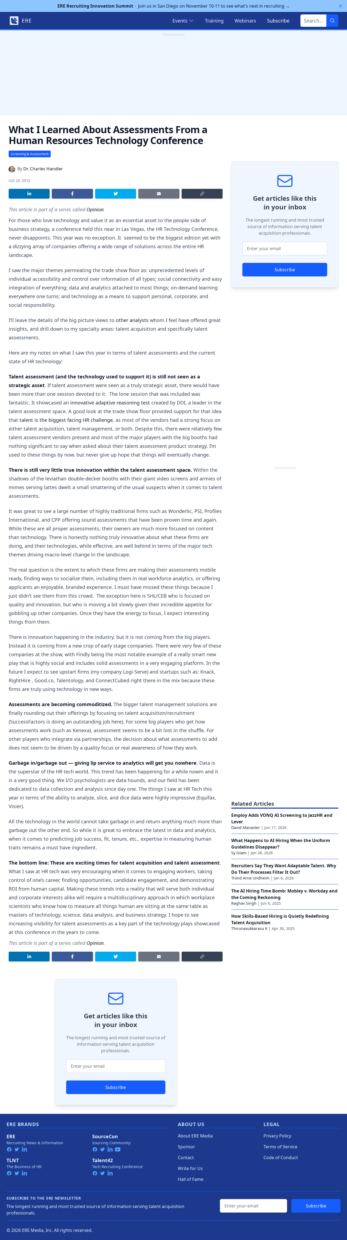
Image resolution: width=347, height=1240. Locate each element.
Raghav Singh (243, 903)
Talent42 (102, 1160)
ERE (11, 1136)
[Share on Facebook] (72, 194)
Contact (186, 1158)
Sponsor (186, 1147)
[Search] (332, 20)
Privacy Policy (277, 1136)
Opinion (95, 209)
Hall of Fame (190, 1179)
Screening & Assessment (30, 154)
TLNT (13, 1160)
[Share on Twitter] (115, 194)
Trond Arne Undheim (250, 878)
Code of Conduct (281, 1158)
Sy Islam (238, 852)
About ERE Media (195, 1136)
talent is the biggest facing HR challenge (66, 420)
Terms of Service (280, 1147)
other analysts (132, 320)
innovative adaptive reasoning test (110, 402)
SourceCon (105, 1136)
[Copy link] (202, 194)
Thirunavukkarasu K (249, 928)
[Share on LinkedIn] (29, 194)
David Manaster (245, 827)
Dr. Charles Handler (43, 169)
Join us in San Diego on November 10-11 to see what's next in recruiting (173, 6)
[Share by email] (158, 194)
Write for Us (190, 1168)
